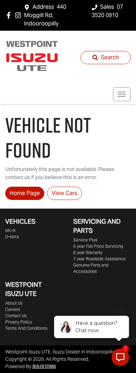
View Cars (64, 193)
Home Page (25, 193)
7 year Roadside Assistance (99, 258)
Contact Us (16, 315)
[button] (121, 94)
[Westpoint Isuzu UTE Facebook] (10, 15)
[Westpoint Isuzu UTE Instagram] (19, 15)
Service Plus (85, 240)
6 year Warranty (88, 252)
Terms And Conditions (26, 328)
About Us (14, 303)
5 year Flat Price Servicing (98, 246)
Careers (12, 309)
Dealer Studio (44, 366)
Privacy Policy (18, 321)
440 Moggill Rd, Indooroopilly (45, 15)
